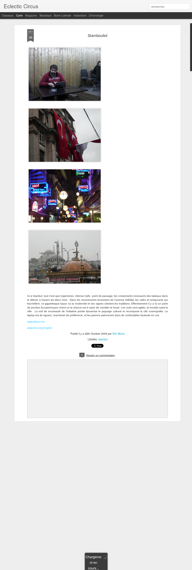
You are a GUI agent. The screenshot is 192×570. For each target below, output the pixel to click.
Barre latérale (62, 15)
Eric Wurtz (118, 333)
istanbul (102, 339)
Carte (19, 15)
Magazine (31, 15)
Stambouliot (97, 35)
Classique (8, 15)
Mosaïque (45, 15)
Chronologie (96, 15)
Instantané (80, 15)
